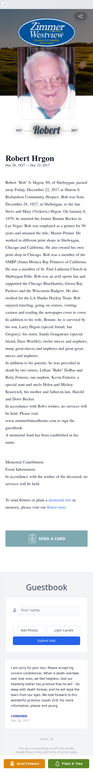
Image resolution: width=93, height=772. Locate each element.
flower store (56, 507)
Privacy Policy (33, 752)
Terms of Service (58, 752)
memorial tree (60, 499)
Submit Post (46, 640)
